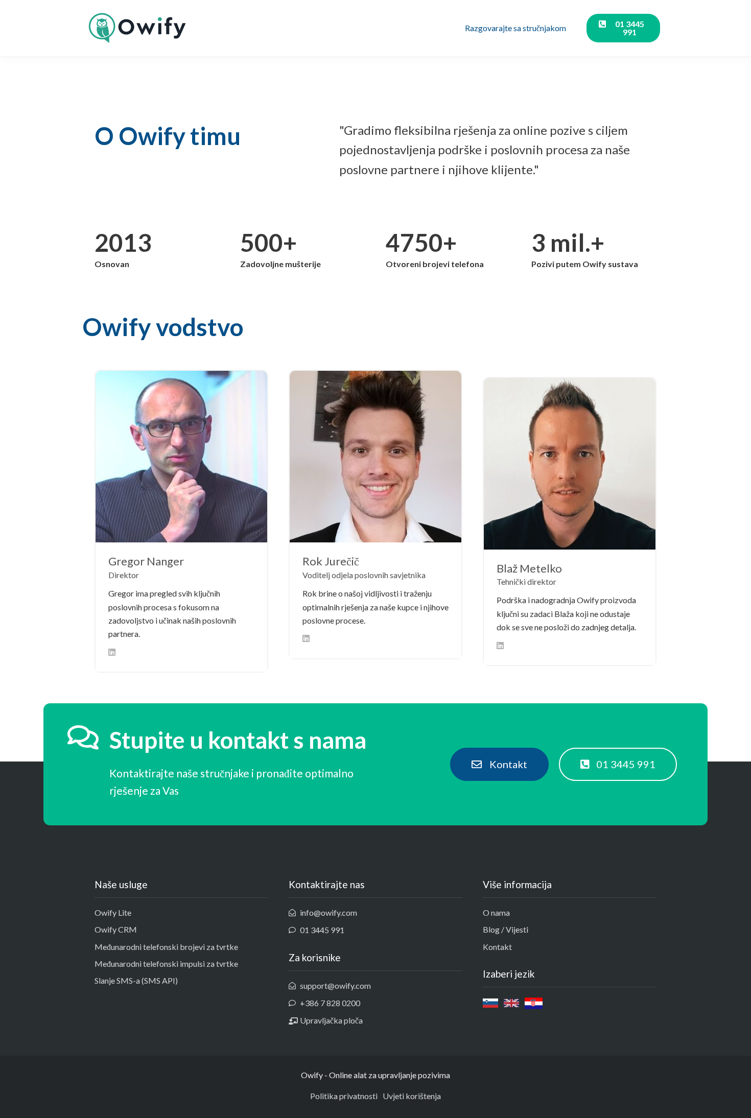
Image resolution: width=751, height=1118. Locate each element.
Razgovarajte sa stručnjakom (515, 28)
